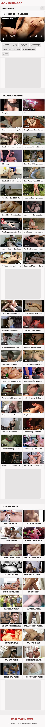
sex (6, 54)
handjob (8, 49)
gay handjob (30, 49)
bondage (36, 45)
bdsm (7, 45)
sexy (18, 49)
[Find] (42, 8)
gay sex (25, 45)
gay (16, 45)
